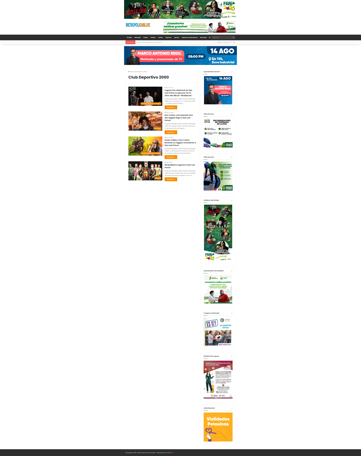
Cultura (160, 37)
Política (153, 37)
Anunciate (203, 37)
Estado (145, 37)
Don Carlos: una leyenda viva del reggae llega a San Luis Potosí (179, 118)
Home (131, 71)
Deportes (168, 37)
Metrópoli (138, 37)
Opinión (176, 37)
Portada (129, 37)
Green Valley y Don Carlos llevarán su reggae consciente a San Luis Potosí (180, 143)
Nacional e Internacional (189, 37)
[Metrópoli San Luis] (138, 25)
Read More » (171, 107)
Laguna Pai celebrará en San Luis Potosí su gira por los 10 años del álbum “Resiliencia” (178, 93)
